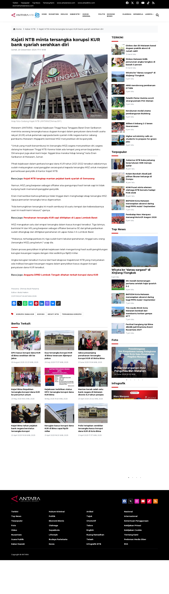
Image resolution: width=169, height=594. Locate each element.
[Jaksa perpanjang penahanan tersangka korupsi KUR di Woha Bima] (93, 340)
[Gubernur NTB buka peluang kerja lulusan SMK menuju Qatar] (118, 164)
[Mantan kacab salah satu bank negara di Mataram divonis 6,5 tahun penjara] (93, 376)
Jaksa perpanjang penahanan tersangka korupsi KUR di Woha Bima (91, 356)
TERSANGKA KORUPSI (72, 314)
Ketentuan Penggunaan (136, 521)
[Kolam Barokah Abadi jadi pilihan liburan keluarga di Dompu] (118, 177)
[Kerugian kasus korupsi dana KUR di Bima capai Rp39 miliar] (59, 413)
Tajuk (89, 516)
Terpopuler (25, 3)
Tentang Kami (48, 3)
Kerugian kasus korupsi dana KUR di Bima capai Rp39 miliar (59, 428)
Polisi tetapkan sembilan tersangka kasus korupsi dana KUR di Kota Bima (90, 428)
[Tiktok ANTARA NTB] (148, 3)
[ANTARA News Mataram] (26, 15)
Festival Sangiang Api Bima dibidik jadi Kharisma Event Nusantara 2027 (139, 327)
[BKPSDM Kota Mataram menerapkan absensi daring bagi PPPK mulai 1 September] (118, 205)
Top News (36, 3)
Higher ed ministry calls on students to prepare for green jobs (141, 139)
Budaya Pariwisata (58, 539)
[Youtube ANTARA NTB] (142, 3)
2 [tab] (130, 379)
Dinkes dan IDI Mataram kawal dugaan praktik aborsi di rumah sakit (141, 48)
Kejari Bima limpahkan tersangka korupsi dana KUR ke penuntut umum (25, 392)
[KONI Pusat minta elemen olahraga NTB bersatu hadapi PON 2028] (118, 191)
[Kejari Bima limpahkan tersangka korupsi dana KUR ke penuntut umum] (26, 376)
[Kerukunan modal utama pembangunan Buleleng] (118, 114)
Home (18, 29)
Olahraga (126, 14)
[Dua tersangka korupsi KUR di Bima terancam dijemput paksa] (59, 340)
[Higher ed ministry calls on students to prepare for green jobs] (118, 140)
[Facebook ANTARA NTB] (127, 3)
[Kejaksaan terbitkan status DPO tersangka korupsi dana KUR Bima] (59, 376)
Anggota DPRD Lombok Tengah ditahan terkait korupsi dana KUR (61, 275)
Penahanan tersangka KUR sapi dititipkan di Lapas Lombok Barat (60, 217)
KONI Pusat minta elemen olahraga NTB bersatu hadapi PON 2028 (140, 190)
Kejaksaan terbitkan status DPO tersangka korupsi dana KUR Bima (59, 392)
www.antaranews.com (66, 3)
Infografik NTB (93, 544)
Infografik (118, 383)
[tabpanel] (135, 362)
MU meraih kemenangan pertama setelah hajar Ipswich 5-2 (141, 284)
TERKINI (117, 37)
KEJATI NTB (53, 314)
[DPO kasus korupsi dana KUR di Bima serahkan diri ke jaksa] (26, 340)
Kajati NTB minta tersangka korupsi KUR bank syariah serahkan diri (71, 29)
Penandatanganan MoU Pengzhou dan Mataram (130, 369)
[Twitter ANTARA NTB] (132, 3)
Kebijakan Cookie (133, 530)
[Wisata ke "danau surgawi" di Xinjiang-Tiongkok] (118, 76)
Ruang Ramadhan (95, 535)
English (90, 530)
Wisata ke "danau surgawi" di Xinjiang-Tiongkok (131, 271)
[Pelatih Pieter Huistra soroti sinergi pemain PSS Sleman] (118, 102)
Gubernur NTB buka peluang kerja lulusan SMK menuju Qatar (140, 163)
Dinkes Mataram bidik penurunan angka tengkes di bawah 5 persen (140, 62)
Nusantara (16, 535)
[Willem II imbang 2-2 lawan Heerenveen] (118, 127)
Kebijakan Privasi (132, 525)
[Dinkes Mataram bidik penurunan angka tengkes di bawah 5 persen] (118, 63)
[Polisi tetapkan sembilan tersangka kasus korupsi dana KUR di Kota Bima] (93, 413)
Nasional (128, 511)
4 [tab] (138, 379)
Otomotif (91, 521)
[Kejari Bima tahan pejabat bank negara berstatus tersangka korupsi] (26, 413)
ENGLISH (64, 14)
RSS (126, 544)
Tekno (89, 525)
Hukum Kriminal (86, 15)
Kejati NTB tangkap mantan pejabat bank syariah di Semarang (59, 178)
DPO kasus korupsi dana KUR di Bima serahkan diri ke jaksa (25, 356)
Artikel (89, 511)
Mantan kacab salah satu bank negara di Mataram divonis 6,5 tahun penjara (91, 392)
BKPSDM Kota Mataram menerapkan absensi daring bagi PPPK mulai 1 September (140, 204)
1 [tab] (126, 379)
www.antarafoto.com (86, 3)
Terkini (15, 3)
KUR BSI (41, 314)
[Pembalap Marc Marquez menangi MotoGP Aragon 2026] (118, 218)
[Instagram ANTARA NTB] (137, 3)
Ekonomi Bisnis (111, 15)
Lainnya (148, 14)
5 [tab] (142, 379)
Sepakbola (138, 14)
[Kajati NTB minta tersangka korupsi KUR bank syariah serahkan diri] (135, 251)
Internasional (130, 516)
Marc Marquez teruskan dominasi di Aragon (130, 468)
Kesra (51, 544)
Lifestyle (53, 535)
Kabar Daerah (18, 544)
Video (14, 530)
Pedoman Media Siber (135, 539)
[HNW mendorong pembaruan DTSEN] (118, 89)
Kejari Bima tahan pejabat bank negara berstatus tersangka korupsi (24, 428)
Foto (115, 340)
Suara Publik (17, 539)
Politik (101, 14)
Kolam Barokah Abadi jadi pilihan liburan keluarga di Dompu (139, 177)
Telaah (89, 539)
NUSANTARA (54, 14)
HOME (44, 14)
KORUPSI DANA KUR (25, 314)
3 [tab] (134, 379)
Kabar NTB (74, 14)
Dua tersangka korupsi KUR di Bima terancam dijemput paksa (58, 356)
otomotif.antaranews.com (23, 6)
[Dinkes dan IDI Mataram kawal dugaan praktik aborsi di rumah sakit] (118, 49)
